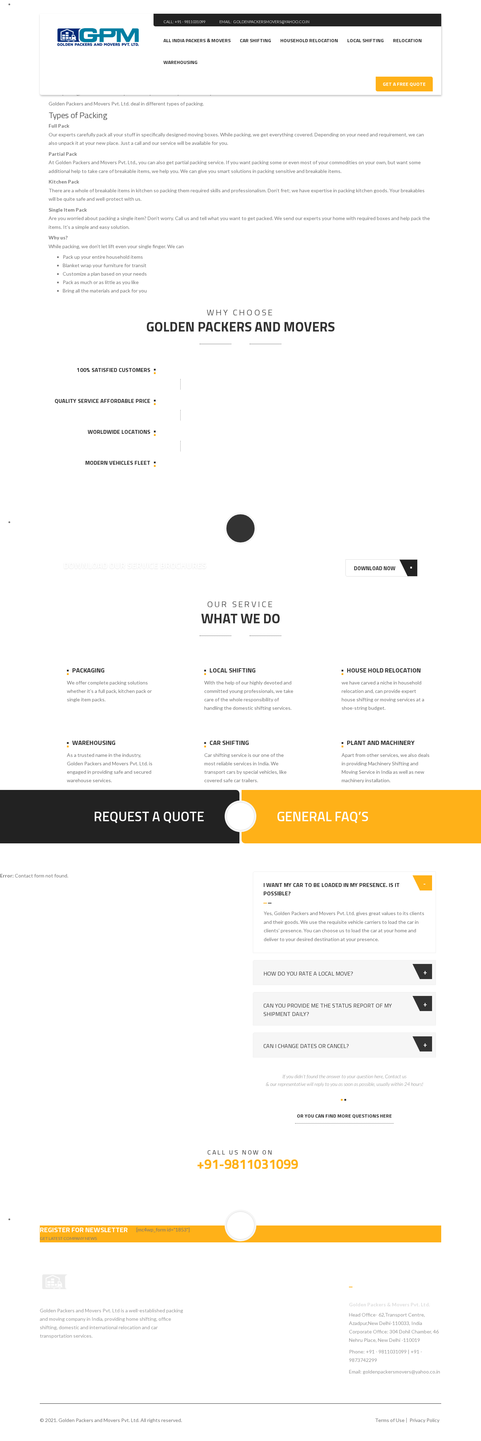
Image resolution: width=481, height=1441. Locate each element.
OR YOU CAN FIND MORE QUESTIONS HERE (344, 1115)
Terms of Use (390, 1420)
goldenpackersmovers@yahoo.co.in (271, 21)
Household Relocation (309, 40)
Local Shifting (365, 40)
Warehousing (180, 62)
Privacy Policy (424, 1420)
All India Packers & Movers (197, 40)
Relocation (407, 40)
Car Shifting (255, 40)
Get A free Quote (404, 84)
